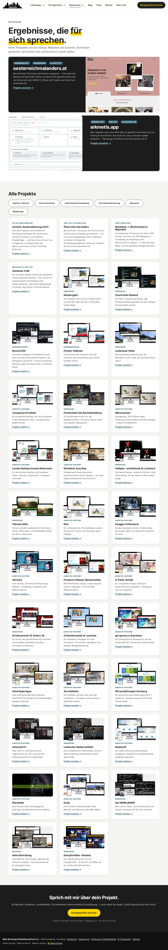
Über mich (121, 5)
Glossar (108, 5)
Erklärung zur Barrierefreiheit (103, 939)
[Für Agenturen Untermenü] (64, 5)
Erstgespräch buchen (151, 5)
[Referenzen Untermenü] (83, 5)
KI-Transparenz (124, 939)
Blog (90, 5)
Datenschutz (84, 939)
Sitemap (136, 939)
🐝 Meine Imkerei (54, 943)
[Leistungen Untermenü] (43, 5)
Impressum (72, 939)
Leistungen (35, 5)
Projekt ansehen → (23, 87)
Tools (98, 5)
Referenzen (75, 5)
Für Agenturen (55, 5)
